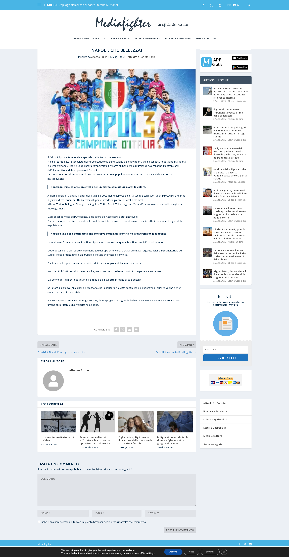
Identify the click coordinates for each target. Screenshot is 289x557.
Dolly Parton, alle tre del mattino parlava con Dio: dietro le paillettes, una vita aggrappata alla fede (229, 153)
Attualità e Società (116, 38)
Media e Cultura (206, 38)
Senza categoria (212, 444)
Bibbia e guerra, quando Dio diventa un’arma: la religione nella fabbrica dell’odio (230, 193)
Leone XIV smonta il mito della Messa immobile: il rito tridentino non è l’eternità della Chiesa (230, 255)
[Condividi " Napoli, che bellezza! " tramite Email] (129, 329)
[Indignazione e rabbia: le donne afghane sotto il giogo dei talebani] (175, 421)
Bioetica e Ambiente (178, 38)
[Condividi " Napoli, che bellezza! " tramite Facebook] (116, 329)
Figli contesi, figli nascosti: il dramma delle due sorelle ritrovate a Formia (135, 440)
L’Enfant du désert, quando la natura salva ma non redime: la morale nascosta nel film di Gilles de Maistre (229, 234)
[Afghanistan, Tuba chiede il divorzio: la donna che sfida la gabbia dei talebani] (207, 273)
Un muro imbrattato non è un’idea (57, 439)
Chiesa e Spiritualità (86, 38)
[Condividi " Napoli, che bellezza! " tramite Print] (136, 329)
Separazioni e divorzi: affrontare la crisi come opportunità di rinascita (95, 440)
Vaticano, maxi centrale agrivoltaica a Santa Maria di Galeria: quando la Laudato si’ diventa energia (230, 93)
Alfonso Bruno (99, 56)
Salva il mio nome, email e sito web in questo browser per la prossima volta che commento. (93, 522)
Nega (191, 551)
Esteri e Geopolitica (147, 38)
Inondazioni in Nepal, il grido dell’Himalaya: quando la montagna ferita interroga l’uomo (230, 132)
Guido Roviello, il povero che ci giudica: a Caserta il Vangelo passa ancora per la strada (230, 174)
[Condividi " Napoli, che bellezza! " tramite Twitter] (122, 329)
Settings (210, 551)
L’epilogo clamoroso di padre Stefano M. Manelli (89, 5)
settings (150, 553)
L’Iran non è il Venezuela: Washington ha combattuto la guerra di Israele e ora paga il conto (230, 213)
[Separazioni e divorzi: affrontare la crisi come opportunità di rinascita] (97, 421)
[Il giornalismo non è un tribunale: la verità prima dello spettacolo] (207, 111)
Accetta (173, 551)
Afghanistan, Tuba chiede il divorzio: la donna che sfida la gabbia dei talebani (229, 274)
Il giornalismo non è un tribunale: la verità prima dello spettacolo (228, 112)
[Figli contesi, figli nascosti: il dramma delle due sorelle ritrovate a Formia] (136, 421)
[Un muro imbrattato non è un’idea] (58, 421)
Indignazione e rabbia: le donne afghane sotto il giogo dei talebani (172, 440)
